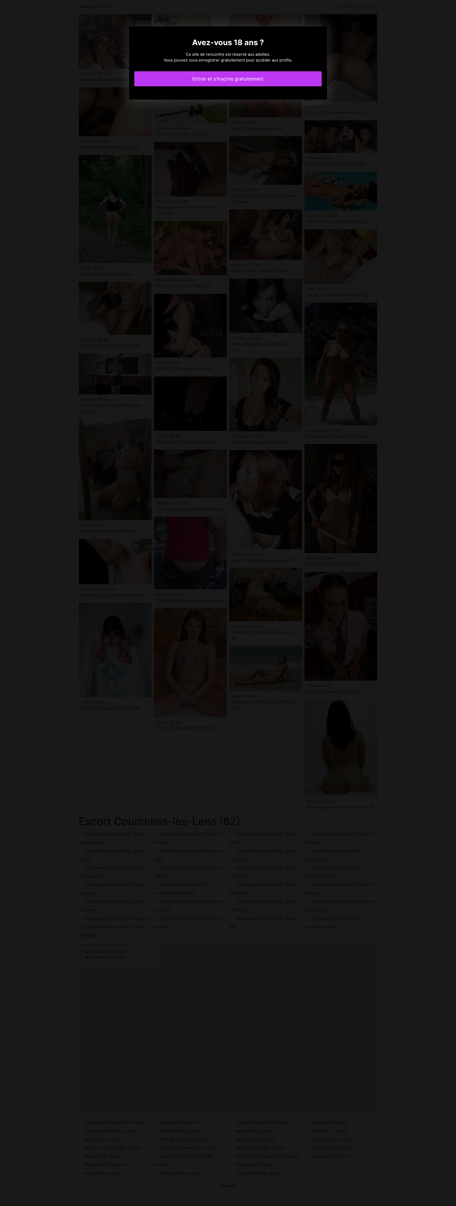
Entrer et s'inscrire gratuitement (228, 79)
